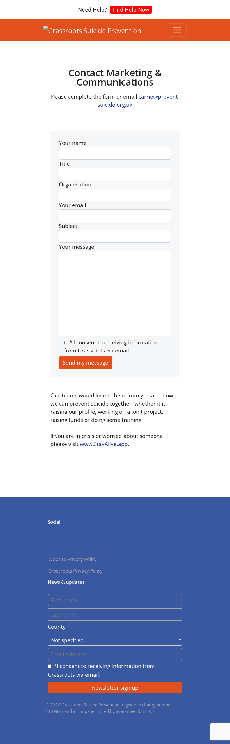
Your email (72, 205)
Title (64, 163)
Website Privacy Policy (72, 559)
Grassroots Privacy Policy (75, 570)
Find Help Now (130, 9)
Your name (73, 142)
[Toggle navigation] (177, 30)
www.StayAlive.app (104, 444)
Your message (76, 246)
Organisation (75, 184)
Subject (68, 226)
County (57, 626)
